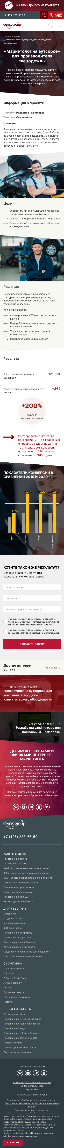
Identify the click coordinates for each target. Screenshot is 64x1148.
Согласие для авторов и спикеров (32, 1082)
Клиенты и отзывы (13, 968)
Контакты (8, 973)
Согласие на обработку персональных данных (32, 1100)
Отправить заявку (32, 644)
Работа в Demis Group (15, 978)
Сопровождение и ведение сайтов (22, 956)
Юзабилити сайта (12, 1042)
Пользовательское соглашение (32, 1110)
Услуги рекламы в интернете (19, 947)
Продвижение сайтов (15, 858)
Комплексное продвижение (18, 887)
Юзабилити (9, 913)
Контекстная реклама (15, 863)
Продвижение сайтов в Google (20, 1038)
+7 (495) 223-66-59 (14, 15)
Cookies (31, 1116)
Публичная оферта (13, 992)
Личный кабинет (12, 982)
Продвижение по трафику (17, 932)
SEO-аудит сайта (12, 928)
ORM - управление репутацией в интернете (27, 877)
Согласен (13, 1142)
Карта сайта (32, 1089)
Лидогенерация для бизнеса (19, 942)
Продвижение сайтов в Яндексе (21, 1033)
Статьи (7, 987)
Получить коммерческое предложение (56, 15)
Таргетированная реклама (17, 892)
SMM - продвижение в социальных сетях (26, 868)
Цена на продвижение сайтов (19, 1047)
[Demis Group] (12, 25)
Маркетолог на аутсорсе (17, 937)
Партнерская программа (16, 997)
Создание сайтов (12, 918)
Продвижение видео (14, 1028)
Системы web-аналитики (17, 1052)
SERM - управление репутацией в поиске (26, 873)
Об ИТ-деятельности (32, 1085)
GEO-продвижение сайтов (18, 901)
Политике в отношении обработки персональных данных (28, 1134)
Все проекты (53, 667)
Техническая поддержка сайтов (20, 882)
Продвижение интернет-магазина (22, 1019)
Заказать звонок (44, 15)
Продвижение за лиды (15, 896)
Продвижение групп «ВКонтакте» (21, 1023)
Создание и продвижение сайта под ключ (26, 951)
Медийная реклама (14, 923)
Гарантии (8, 1001)
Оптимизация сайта (14, 1014)
